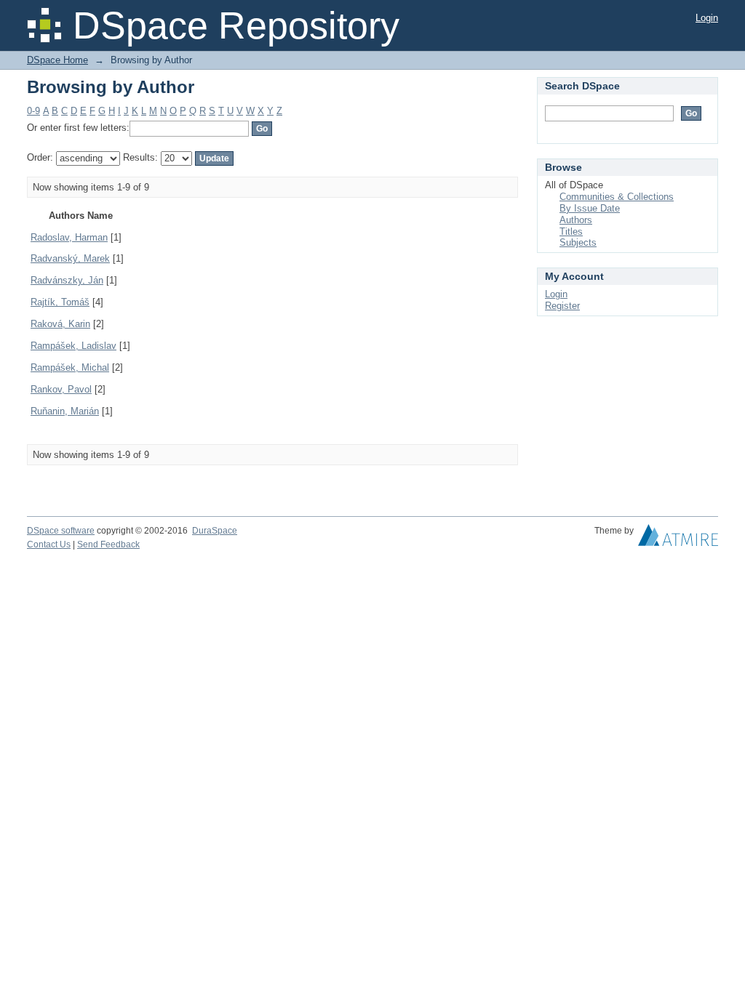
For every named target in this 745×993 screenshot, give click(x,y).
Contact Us (49, 544)
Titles (571, 231)
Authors (575, 219)
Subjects (578, 242)
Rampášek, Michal (70, 367)
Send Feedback (108, 544)
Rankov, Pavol (61, 389)
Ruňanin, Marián (65, 411)
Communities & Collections (616, 196)
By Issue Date (589, 208)
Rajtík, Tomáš (60, 302)
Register (562, 305)
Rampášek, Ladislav (73, 345)
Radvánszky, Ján (67, 280)
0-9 (33, 110)
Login (707, 17)
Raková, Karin (60, 323)
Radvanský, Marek (70, 258)
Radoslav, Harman (69, 237)
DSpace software (61, 531)
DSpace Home (57, 60)
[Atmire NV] (678, 539)
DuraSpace (214, 531)
